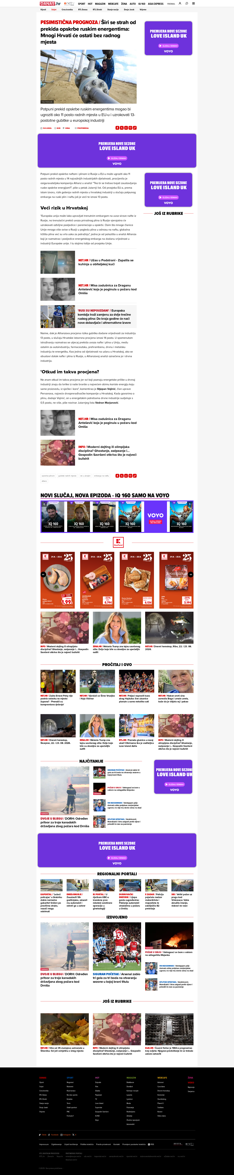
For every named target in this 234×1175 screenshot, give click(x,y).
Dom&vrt (130, 1086)
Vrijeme (143, 9)
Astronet (160, 1082)
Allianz (44, 481)
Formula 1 (70, 1115)
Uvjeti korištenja (71, 1144)
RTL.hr (42, 1156)
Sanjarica (191, 1091)
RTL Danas (82, 9)
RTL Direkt (97, 9)
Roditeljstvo (131, 1111)
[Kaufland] (117, 542)
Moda (129, 1103)
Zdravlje (129, 1115)
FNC (68, 1111)
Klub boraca (71, 1090)
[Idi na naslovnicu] (69, 6)
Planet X (160, 1103)
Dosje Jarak (129, 9)
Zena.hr (51, 1156)
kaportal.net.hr (100, 1156)
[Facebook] (117, 128)
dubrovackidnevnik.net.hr (150, 1156)
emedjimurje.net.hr (73, 1156)
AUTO (133, 4)
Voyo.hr (60, 1156)
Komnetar (161, 1095)
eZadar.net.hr (169, 1156)
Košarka (69, 1099)
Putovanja (130, 1107)
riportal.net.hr (131, 1156)
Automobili (130, 1124)
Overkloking (161, 1099)
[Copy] (135, 128)
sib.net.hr (88, 1156)
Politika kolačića (86, 1144)
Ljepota (129, 1095)
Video (191, 1082)
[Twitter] (122, 128)
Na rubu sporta (72, 1095)
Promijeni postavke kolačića (133, 1144)
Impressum (44, 1144)
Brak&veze (130, 1082)
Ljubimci (130, 1099)
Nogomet (70, 1082)
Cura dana (161, 1086)
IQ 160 (141, 4)
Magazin (100, 4)
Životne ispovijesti (133, 1120)
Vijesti (43, 9)
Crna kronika (67, 9)
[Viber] (130, 128)
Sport (81, 4)
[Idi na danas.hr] (50, 3)
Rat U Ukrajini (85, 475)
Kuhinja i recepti (132, 1090)
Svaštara (160, 1107)
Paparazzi (98, 1095)
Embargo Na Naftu (101, 475)
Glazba (97, 1090)
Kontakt (116, 1144)
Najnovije (191, 1087)
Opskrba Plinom (48, 475)
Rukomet (70, 1086)
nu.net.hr (181, 1156)
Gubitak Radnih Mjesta (67, 475)
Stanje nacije (113, 9)
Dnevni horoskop (163, 1090)
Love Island (99, 1103)
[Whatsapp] (126, 128)
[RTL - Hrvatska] (178, 1144)
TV (96, 1099)
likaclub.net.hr (71, 1159)
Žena (124, 4)
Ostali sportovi (72, 1107)
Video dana (161, 1115)
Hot (90, 4)
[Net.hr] (189, 1144)
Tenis (68, 1103)
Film (96, 1086)
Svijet (53, 9)
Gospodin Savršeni (102, 1111)
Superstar (98, 1107)
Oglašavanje (56, 1144)
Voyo (97, 1120)
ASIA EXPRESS (155, 4)
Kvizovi (159, 1111)
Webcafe (113, 4)
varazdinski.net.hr (116, 1156)
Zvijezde (98, 1082)
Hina (67, 128)
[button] (44, 504)
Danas (42, 1077)
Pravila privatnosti (103, 1144)
